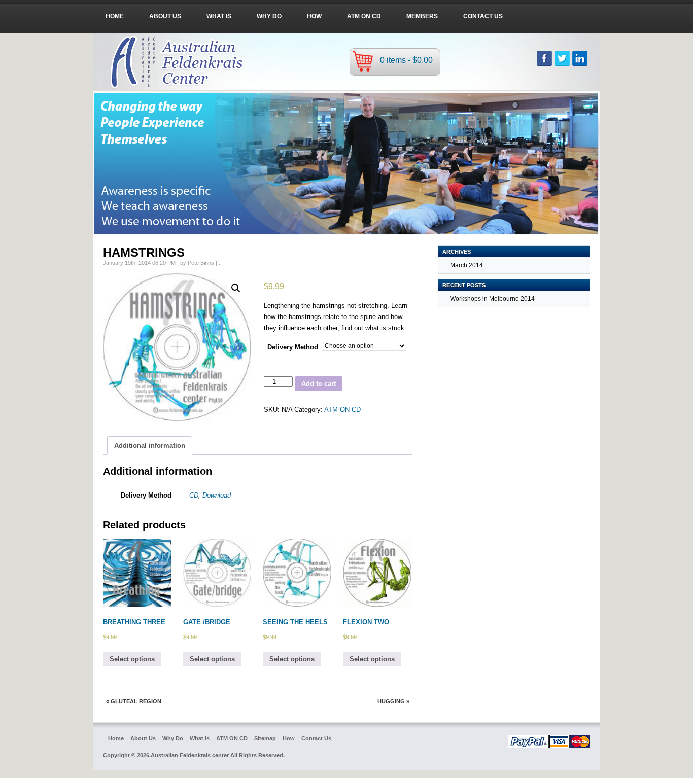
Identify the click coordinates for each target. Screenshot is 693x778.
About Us (165, 16)
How (314, 16)
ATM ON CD (364, 16)
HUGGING (391, 701)
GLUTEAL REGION (136, 701)
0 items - (406, 60)
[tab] (149, 445)
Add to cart (318, 383)
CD (193, 495)
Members (422, 16)
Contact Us (483, 16)
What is (218, 16)
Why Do (269, 16)
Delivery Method (292, 347)
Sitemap (265, 738)
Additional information (149, 445)
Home (115, 16)
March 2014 (466, 265)
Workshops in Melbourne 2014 (492, 298)
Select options (132, 659)
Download (216, 495)
